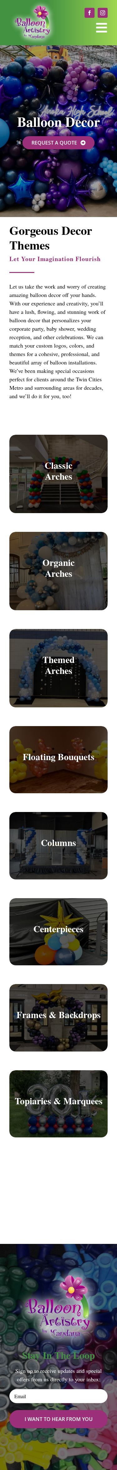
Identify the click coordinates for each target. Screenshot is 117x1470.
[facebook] (90, 13)
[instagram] (103, 13)
